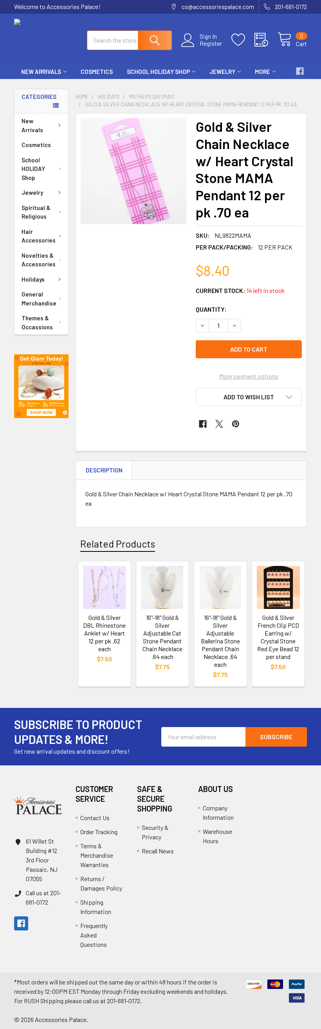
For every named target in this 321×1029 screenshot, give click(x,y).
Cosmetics (97, 71)
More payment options (248, 376)
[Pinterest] (236, 424)
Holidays (33, 279)
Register (211, 43)
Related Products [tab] (117, 544)
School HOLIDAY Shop (158, 71)
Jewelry (222, 71)
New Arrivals (41, 71)
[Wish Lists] (242, 40)
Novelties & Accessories (39, 260)
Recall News (158, 851)
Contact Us (95, 817)
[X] (219, 424)
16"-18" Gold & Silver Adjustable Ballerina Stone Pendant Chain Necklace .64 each (220, 641)
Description (104, 470)
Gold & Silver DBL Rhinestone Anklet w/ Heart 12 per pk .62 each (104, 633)
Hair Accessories (39, 236)
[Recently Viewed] (266, 40)
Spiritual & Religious (36, 212)
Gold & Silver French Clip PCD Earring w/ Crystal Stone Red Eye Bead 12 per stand (278, 637)
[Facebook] (300, 71)
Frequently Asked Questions (94, 935)
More (262, 71)
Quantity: (211, 309)
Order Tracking (98, 831)
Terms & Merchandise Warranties (96, 855)
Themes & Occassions (37, 322)
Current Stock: (240, 290)
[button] (41, 386)
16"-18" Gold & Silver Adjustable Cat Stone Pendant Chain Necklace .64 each (162, 637)
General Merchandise (39, 299)
